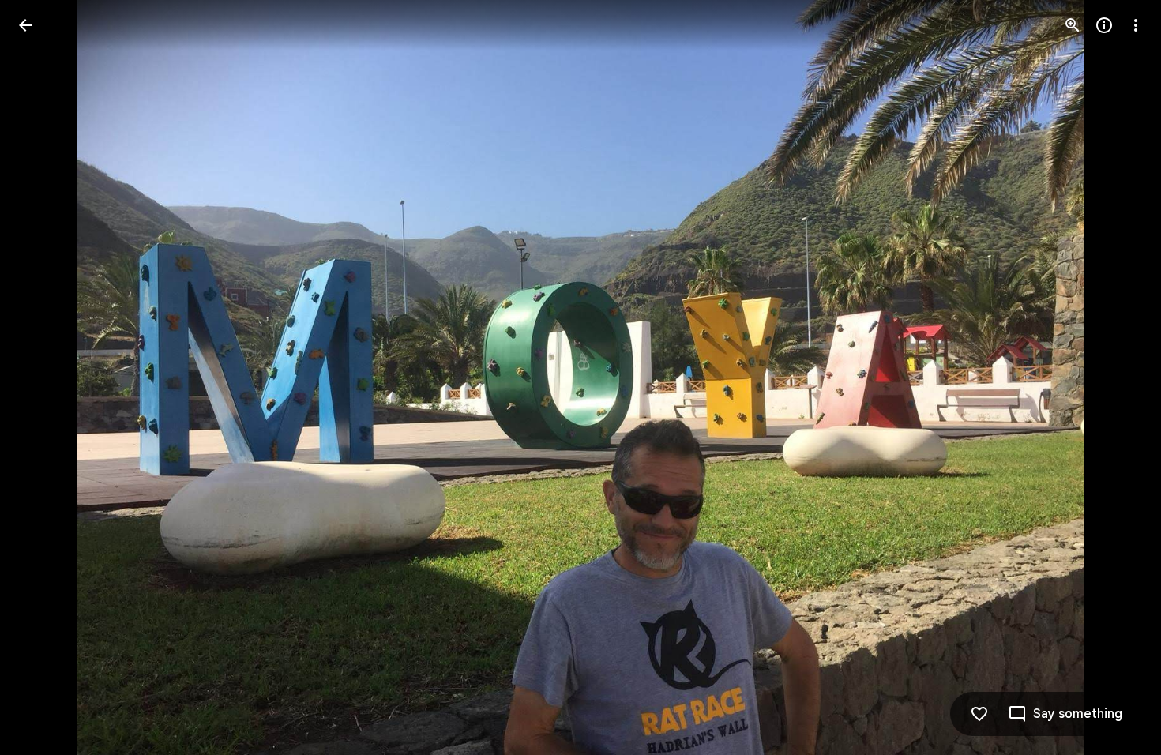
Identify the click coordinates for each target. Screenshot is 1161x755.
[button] (44, 377)
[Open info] (1104, 25)
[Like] (979, 713)
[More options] (1136, 25)
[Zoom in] (1072, 25)
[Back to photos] (25, 25)
